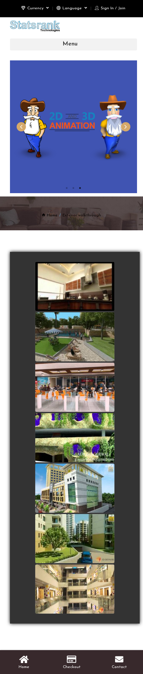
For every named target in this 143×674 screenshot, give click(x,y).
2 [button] (73, 188)
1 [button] (67, 188)
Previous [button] (21, 126)
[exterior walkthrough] (74, 589)
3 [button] (80, 188)
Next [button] (125, 126)
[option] (73, 126)
